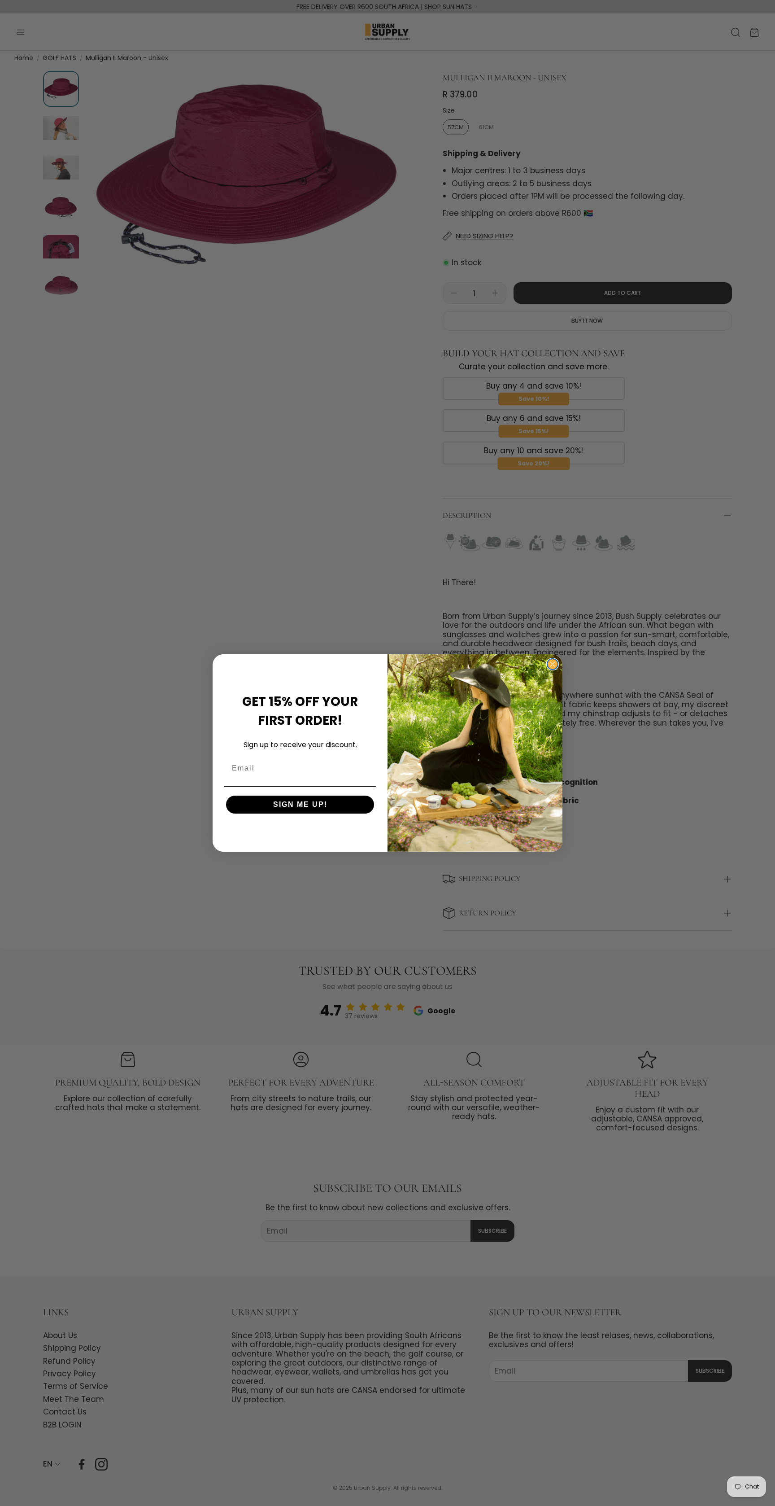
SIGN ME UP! (300, 804)
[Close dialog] (552, 664)
